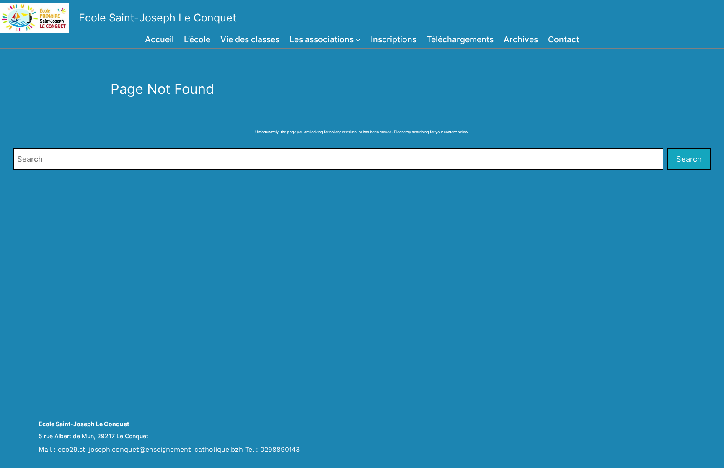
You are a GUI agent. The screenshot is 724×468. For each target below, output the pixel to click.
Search (689, 158)
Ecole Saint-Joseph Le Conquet (157, 17)
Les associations (322, 39)
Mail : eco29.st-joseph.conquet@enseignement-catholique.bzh (141, 449)
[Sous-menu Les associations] (358, 39)
